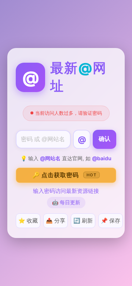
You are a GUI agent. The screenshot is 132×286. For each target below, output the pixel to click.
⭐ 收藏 (28, 220)
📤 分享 (55, 220)
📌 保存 (110, 220)
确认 (104, 139)
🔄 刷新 (83, 220)
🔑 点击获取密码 (64, 175)
